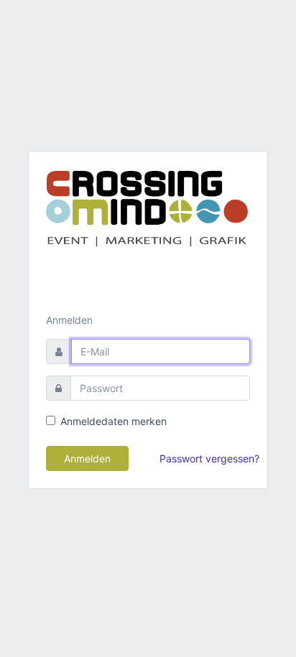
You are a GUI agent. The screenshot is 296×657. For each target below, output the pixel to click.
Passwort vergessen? (209, 458)
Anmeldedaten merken (113, 421)
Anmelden (87, 458)
